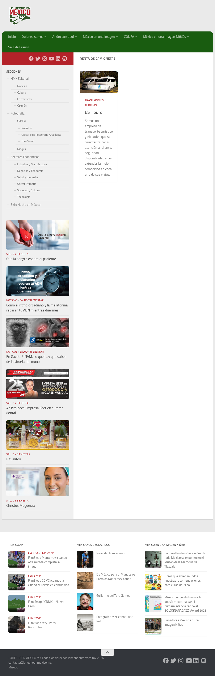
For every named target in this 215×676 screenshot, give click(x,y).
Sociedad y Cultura (28, 190)
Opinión (22, 105)
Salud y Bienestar (28, 177)
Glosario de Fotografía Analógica (41, 135)
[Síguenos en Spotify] (64, 58)
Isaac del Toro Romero (111, 553)
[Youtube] (51, 58)
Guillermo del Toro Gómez (113, 596)
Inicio (12, 37)
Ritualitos (13, 459)
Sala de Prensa (18, 47)
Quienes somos (32, 37)
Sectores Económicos (25, 157)
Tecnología (23, 197)
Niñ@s (21, 149)
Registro (26, 128)
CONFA (129, 37)
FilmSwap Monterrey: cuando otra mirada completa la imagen (47, 562)
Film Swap (27, 141)
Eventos (33, 552)
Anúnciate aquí (63, 37)
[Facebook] (31, 58)
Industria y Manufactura (32, 164)
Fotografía (18, 113)
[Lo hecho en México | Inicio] (23, 15)
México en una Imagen (99, 37)
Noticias (22, 86)
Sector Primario (26, 184)
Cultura (21, 92)
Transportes (94, 100)
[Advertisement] (130, 13)
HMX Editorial (20, 79)
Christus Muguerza (20, 505)
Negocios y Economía (30, 171)
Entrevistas (24, 99)
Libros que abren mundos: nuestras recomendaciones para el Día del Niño (182, 580)
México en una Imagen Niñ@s (164, 37)
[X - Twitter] (37, 58)
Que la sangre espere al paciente (31, 259)
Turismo (91, 105)
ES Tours (93, 112)
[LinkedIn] (57, 58)
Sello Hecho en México (26, 205)
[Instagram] (44, 58)
